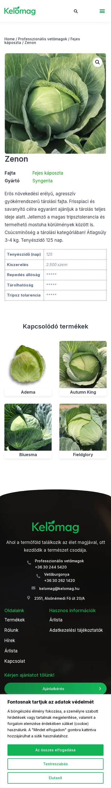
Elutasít (55, 778)
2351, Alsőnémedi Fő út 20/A (59, 598)
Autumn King (83, 392)
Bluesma (28, 454)
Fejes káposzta (48, 173)
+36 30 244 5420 (51, 567)
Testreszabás (55, 764)
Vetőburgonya (56, 574)
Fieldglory (83, 454)
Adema (28, 392)
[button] (102, 11)
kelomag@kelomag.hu (59, 588)
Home (9, 39)
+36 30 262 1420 (59, 580)
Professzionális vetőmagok (42, 39)
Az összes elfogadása (55, 750)
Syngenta (43, 180)
